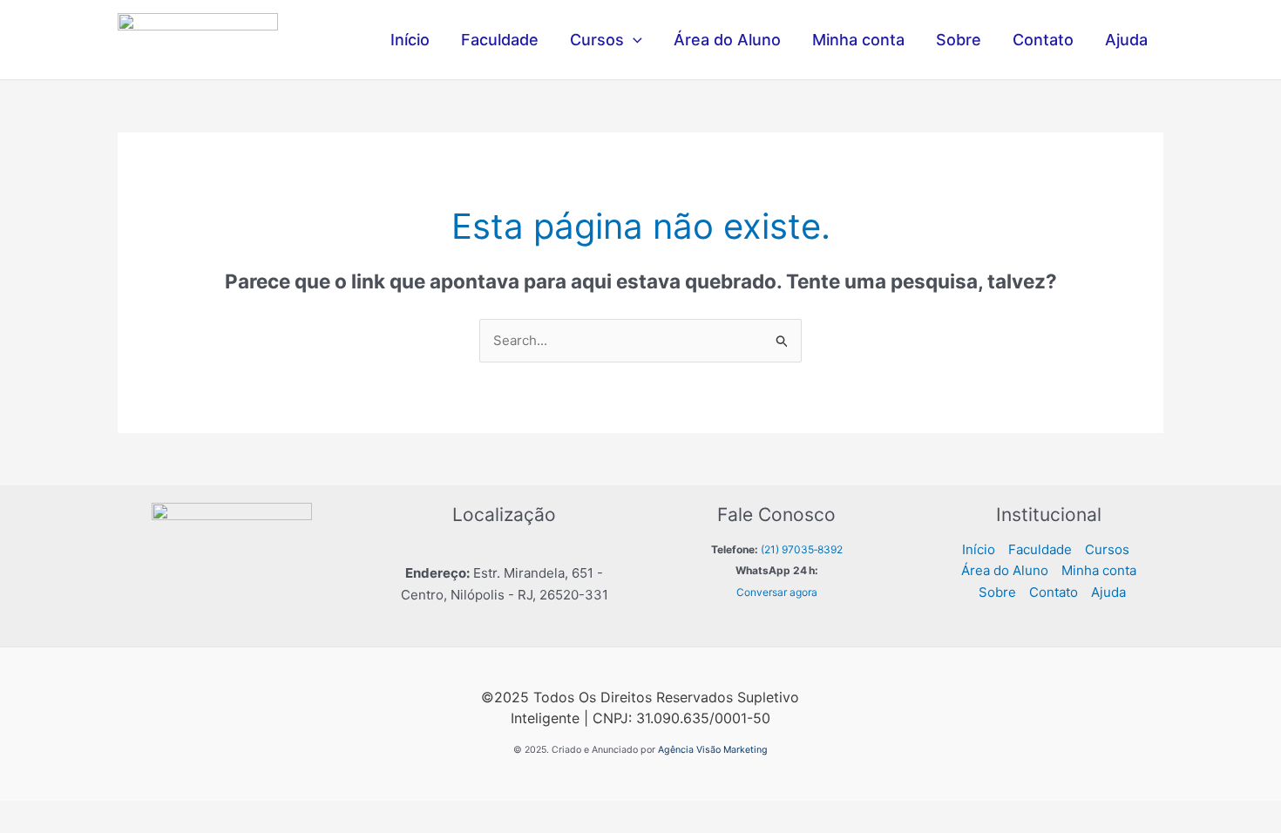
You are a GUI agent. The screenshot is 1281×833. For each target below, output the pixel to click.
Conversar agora (776, 592)
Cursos (597, 39)
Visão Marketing (732, 749)
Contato (1043, 39)
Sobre (958, 39)
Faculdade (500, 39)
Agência (676, 749)
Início (410, 39)
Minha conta (858, 39)
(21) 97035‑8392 (802, 549)
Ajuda (1126, 39)
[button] (633, 40)
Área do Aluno (727, 39)
